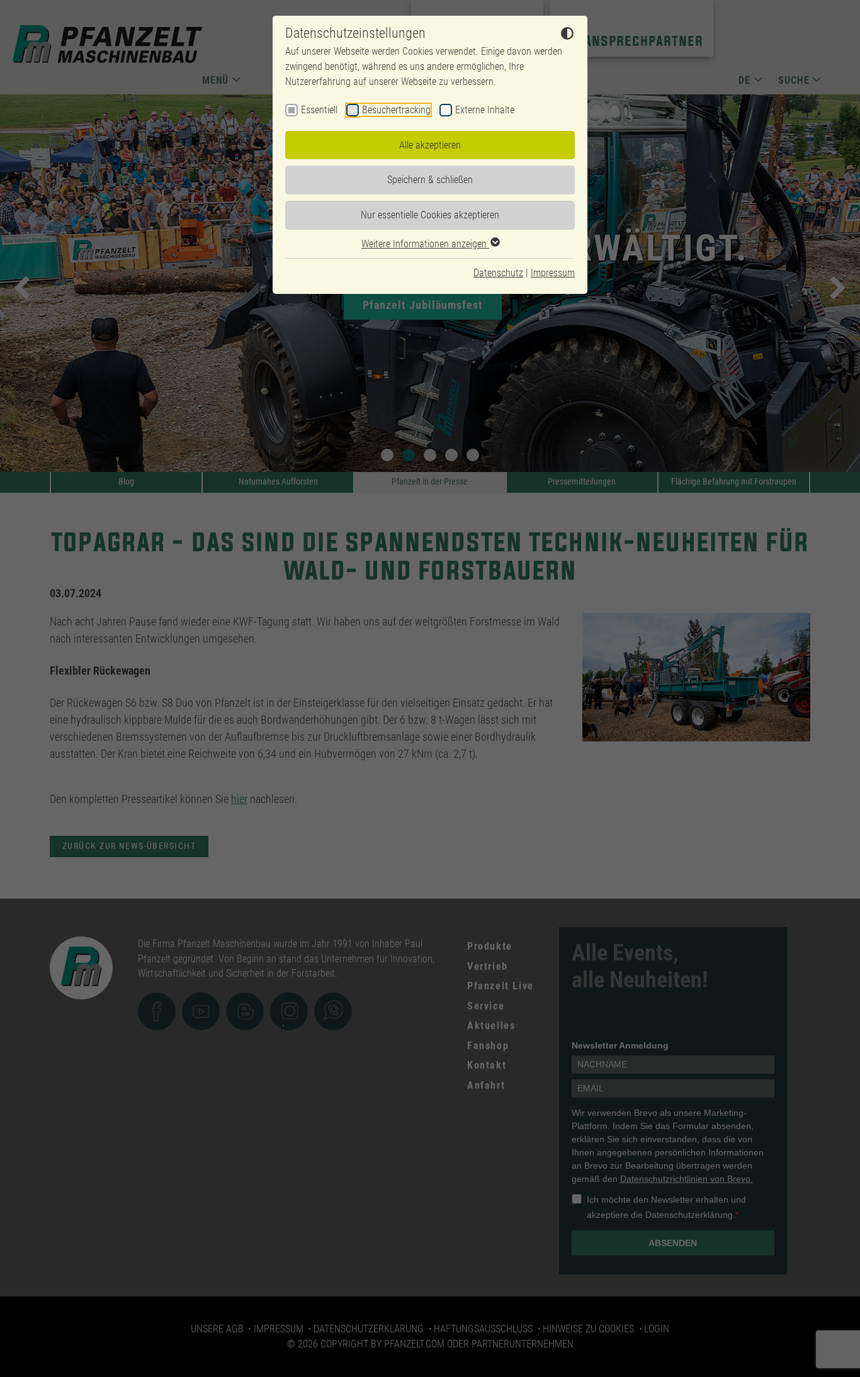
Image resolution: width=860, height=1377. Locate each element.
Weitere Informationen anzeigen (425, 244)
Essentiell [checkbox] (319, 110)
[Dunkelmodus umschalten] (567, 35)
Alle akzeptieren (430, 145)
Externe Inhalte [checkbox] (484, 110)
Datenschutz (498, 273)
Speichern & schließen (430, 180)
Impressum (553, 273)
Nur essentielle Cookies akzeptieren (430, 215)
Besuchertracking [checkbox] (396, 110)
